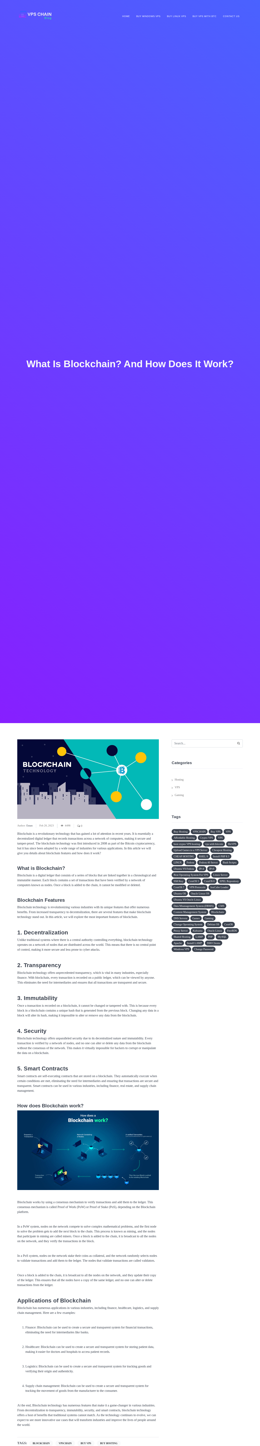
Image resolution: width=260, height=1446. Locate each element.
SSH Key (178, 881)
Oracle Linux (215, 930)
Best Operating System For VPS (191, 874)
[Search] (238, 743)
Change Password (203, 949)
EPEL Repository (229, 881)
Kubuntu (198, 930)
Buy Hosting (181, 831)
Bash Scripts (229, 862)
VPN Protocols (197, 887)
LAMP (199, 936)
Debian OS (213, 924)
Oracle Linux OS (200, 893)
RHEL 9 (203, 856)
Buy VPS (216, 831)
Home (126, 16)
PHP (210, 936)
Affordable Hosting (184, 837)
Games (196, 918)
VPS (177, 787)
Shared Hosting (182, 936)
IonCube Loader (219, 887)
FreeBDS (232, 930)
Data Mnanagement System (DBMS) (193, 905)
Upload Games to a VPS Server (190, 850)
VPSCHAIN (199, 831)
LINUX (178, 862)
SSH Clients (213, 943)
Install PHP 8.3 (221, 856)
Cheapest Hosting (222, 850)
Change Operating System (188, 924)
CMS (221, 905)
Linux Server (220, 874)
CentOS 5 (193, 881)
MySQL (222, 936)
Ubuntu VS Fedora (184, 868)
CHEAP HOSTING (184, 856)
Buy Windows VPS (148, 16)
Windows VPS (181, 949)
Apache (178, 943)
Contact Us (231, 16)
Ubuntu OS (180, 893)
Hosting (179, 779)
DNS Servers (180, 918)
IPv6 (211, 868)
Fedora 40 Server (208, 862)
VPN (228, 831)
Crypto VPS (206, 837)
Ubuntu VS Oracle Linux (187, 899)
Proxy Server (181, 930)
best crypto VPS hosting (187, 844)
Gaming (179, 795)
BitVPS (232, 844)
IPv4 (201, 868)
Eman (29, 825)
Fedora (190, 862)
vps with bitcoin (214, 844)
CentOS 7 (179, 887)
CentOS (228, 924)
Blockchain (217, 912)
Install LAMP (194, 943)
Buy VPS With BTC (205, 16)
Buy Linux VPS (176, 16)
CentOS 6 (209, 881)
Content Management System (190, 912)
